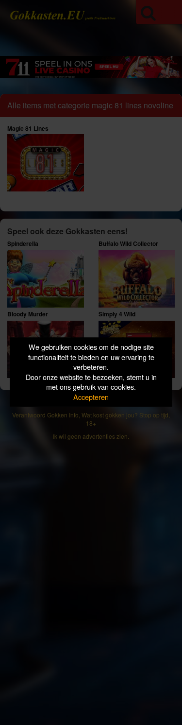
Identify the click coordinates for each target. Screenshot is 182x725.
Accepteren (91, 397)
